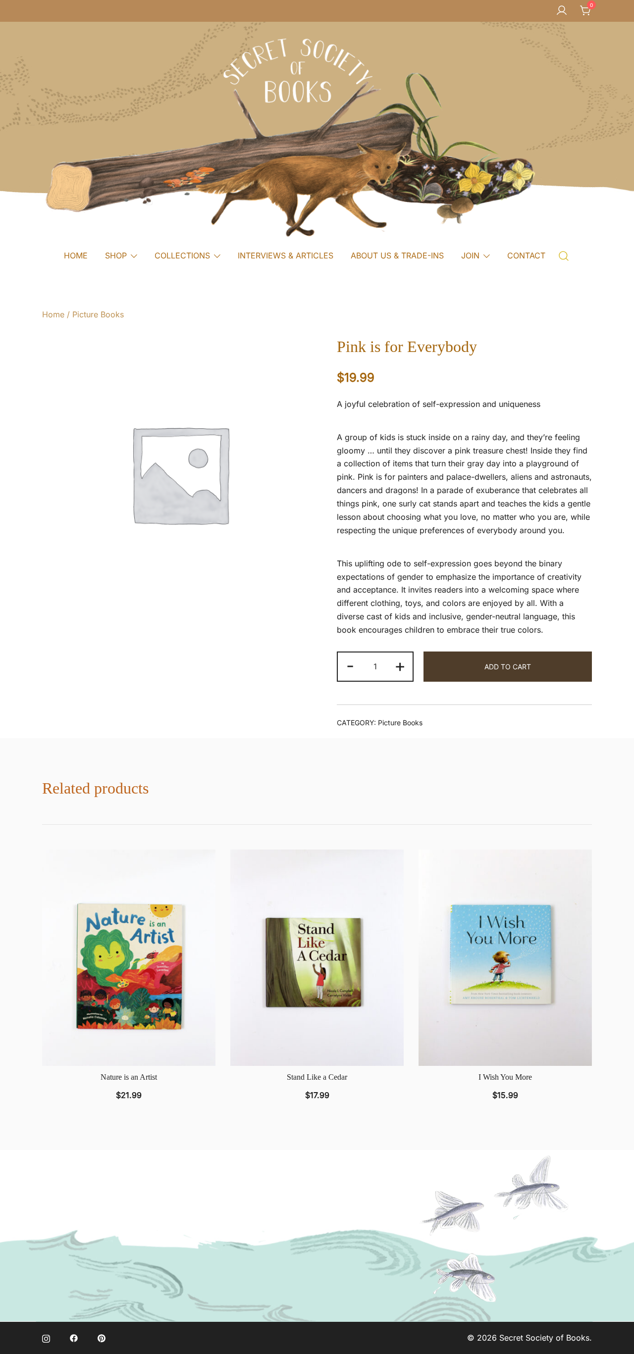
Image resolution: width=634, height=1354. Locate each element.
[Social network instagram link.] (46, 1338)
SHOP (116, 255)
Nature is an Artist (129, 1077)
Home (53, 314)
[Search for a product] (564, 255)
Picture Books (98, 314)
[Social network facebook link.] (74, 1338)
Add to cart (507, 666)
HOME (76, 255)
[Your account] (562, 10)
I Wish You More (505, 1077)
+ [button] (400, 665)
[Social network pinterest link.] (102, 1338)
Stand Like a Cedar (317, 1077)
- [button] (350, 665)
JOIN (470, 255)
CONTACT (526, 255)
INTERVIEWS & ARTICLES (285, 255)
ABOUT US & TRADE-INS (397, 255)
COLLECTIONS (182, 255)
